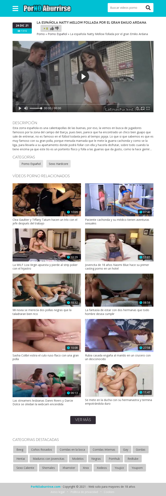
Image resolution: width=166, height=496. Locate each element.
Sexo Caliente (25, 468)
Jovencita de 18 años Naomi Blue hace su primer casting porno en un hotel (117, 266)
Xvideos (102, 468)
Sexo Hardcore (58, 164)
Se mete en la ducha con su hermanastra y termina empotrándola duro (118, 401)
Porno (41, 34)
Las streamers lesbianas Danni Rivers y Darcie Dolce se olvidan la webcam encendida (43, 402)
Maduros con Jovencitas (48, 459)
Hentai (20, 459)
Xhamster (69, 468)
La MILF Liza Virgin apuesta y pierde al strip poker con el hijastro (45, 266)
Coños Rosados (41, 449)
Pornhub (114, 459)
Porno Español (57, 34)
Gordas (140, 449)
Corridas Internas (104, 449)
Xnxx (86, 468)
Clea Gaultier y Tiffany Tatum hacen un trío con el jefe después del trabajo (45, 221)
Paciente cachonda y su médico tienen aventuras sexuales (117, 221)
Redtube (133, 459)
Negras (96, 459)
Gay (125, 449)
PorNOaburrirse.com (46, 487)
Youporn (137, 468)
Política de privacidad (84, 492)
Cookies (109, 492)
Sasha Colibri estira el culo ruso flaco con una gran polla (46, 357)
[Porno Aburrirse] (47, 8)
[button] (15, 8)
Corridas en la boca (72, 449)
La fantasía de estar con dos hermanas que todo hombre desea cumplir (117, 312)
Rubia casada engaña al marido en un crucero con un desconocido (118, 357)
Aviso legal (58, 492)
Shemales (48, 468)
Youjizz (119, 468)
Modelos (78, 459)
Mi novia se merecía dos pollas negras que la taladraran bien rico (42, 312)
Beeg (19, 449)
